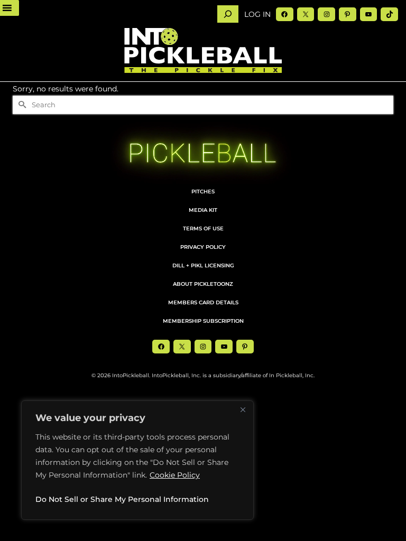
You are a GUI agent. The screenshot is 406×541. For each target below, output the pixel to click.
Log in (257, 14)
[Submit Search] (21, 105)
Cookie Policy (175, 475)
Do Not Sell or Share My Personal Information (122, 499)
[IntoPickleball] (203, 50)
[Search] (228, 14)
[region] (137, 460)
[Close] (242, 409)
